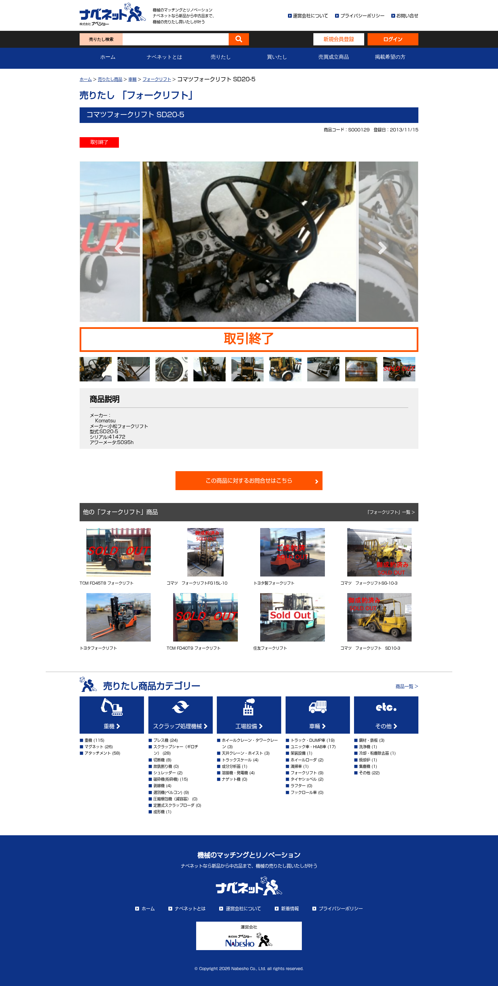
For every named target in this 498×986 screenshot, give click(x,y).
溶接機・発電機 (235, 773)
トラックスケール (237, 760)
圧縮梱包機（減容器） (172, 799)
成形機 (159, 812)
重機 (110, 726)
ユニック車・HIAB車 (308, 747)
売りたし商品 (110, 79)
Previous (117, 241)
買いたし (277, 57)
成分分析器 (231, 766)
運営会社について (310, 16)
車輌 (132, 79)
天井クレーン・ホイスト (242, 753)
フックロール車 (304, 792)
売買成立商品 (333, 57)
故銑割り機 (162, 766)
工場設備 (247, 726)
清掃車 (296, 766)
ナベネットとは (164, 57)
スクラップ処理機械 (178, 726)
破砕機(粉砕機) (166, 779)
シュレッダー (164, 773)
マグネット (94, 747)
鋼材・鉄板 (368, 740)
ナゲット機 (231, 779)
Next (380, 241)
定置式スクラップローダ (173, 805)
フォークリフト (157, 79)
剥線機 (159, 786)
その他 (384, 726)
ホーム (108, 57)
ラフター (298, 786)
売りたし (221, 57)
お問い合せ (407, 16)
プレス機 (160, 740)
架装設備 (298, 753)
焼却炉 (364, 760)
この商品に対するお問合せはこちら (249, 480)
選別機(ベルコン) (167, 792)
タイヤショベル (304, 779)
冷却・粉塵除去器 (374, 753)
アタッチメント (98, 753)
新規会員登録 (339, 39)
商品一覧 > (407, 686)
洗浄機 (364, 747)
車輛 (315, 726)
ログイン (392, 39)
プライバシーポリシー (362, 16)
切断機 (159, 760)
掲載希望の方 (390, 57)
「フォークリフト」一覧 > (390, 512)
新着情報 (290, 908)
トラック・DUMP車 (308, 740)
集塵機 (364, 766)
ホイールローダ (304, 760)
